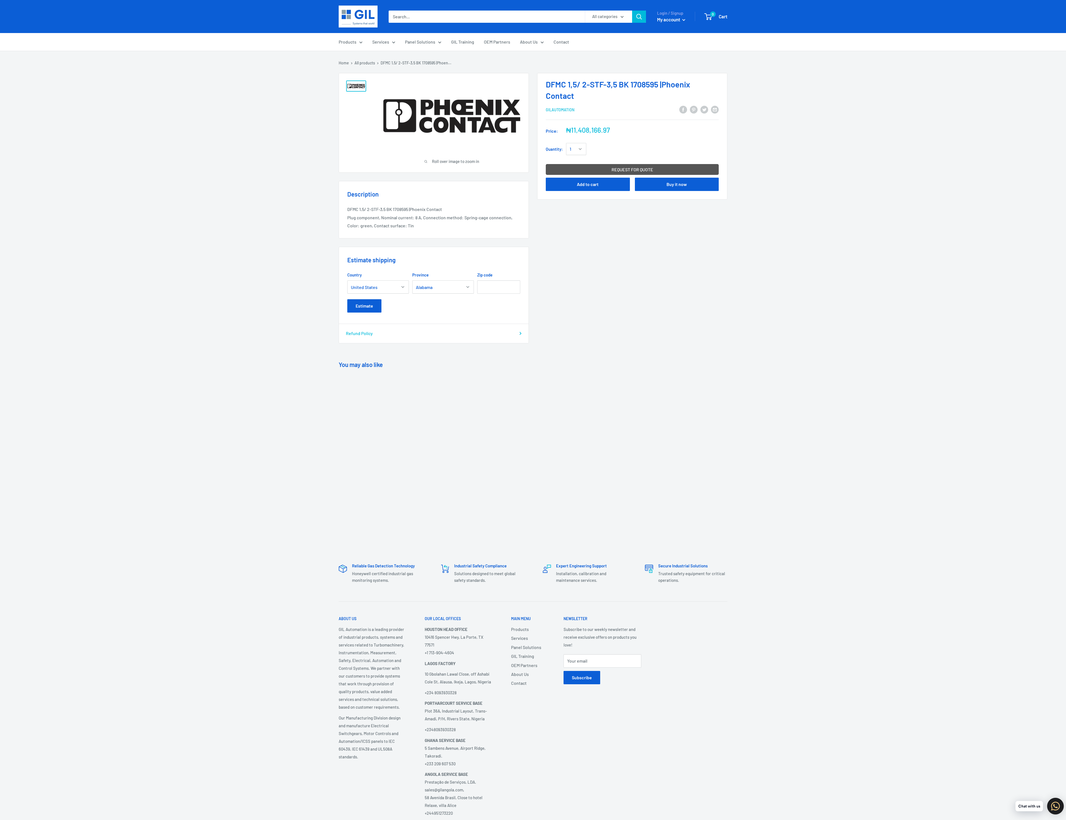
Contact (561, 41)
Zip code (484, 274)
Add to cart (588, 184)
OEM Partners (497, 41)
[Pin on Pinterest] (694, 109)
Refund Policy (359, 333)
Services (380, 41)
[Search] (639, 17)
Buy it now (677, 184)
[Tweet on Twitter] (704, 109)
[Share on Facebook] (683, 109)
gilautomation (560, 109)
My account (669, 19)
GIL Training (462, 41)
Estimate (364, 305)
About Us (529, 41)
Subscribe (582, 677)
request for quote (632, 169)
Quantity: (554, 149)
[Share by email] (715, 109)
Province (420, 274)
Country (354, 274)
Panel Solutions (420, 41)
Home (344, 63)
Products (347, 41)
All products (365, 63)
